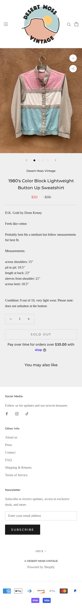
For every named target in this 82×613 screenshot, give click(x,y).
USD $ (39, 551)
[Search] (69, 24)
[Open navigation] (6, 24)
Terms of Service (16, 475)
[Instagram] (17, 413)
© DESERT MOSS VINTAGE (41, 561)
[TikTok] (27, 413)
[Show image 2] (39, 160)
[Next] (55, 160)
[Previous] (26, 160)
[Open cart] (76, 24)
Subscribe (22, 530)
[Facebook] (6, 413)
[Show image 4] (48, 160)
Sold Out (41, 334)
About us (11, 437)
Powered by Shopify (41, 567)
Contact (10, 452)
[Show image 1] (34, 160)
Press (8, 445)
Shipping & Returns (18, 467)
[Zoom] (73, 58)
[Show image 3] (43, 160)
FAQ (8, 460)
